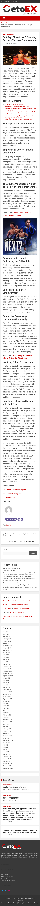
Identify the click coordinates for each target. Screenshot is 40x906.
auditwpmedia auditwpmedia (20, 789)
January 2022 (7, 731)
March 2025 (6, 664)
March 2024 (6, 687)
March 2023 (6, 713)
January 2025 (7, 669)
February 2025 (7, 666)
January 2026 (7, 641)
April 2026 (6, 634)
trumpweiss (15, 822)
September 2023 (8, 699)
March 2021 (6, 754)
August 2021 (7, 743)
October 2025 (7, 648)
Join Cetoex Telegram (12, 494)
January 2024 (7, 689)
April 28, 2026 (7, 800)
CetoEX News (7, 601)
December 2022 (7, 719)
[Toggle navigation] (3, 18)
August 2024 (7, 678)
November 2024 (7, 673)
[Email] (18, 519)
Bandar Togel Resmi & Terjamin (12, 568)
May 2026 (6, 632)
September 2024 (8, 676)
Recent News (8, 780)
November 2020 (7, 763)
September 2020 (8, 768)
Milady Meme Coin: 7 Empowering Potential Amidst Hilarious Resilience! (20, 535)
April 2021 (6, 752)
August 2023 (7, 701)
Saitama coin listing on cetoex (22, 601)
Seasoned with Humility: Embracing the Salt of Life (20, 112)
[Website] (22, 519)
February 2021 (7, 756)
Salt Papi (8, 525)
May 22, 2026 (7, 789)
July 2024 (6, 680)
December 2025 (7, 643)
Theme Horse (12, 903)
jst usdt (5, 605)
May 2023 (6, 708)
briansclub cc (7, 616)
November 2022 (7, 722)
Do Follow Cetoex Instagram (14, 490)
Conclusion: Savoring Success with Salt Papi (18, 120)
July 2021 (6, 745)
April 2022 (6, 724)
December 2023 (7, 692)
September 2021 (8, 740)
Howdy (15, 43)
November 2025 (7, 646)
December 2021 (7, 733)
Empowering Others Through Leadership (17, 106)
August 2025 (7, 652)
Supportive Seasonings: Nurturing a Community (19, 116)
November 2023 (7, 694)
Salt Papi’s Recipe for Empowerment (16, 114)
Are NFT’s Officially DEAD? (21, 608)
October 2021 (7, 738)
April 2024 (6, 685)
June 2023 (6, 706)
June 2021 (6, 747)
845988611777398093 (9, 570)
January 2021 (7, 759)
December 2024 (7, 671)
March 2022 (6, 726)
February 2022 (7, 729)
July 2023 (6, 703)
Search (5, 549)
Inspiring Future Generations (13, 118)
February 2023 (7, 715)
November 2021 (7, 736)
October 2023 (7, 696)
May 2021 (6, 750)
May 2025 (6, 659)
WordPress (34, 903)
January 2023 (7, 717)
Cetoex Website (9, 498)
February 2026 (7, 639)
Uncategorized (8, 34)
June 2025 (6, 657)
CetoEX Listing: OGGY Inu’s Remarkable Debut (21, 541)
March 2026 (6, 636)
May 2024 (6, 683)
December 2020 (7, 761)
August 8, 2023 (7, 43)
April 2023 (6, 710)
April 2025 (6, 662)
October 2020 (7, 766)
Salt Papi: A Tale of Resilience (14, 104)
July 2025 (6, 655)
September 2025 (8, 650)
